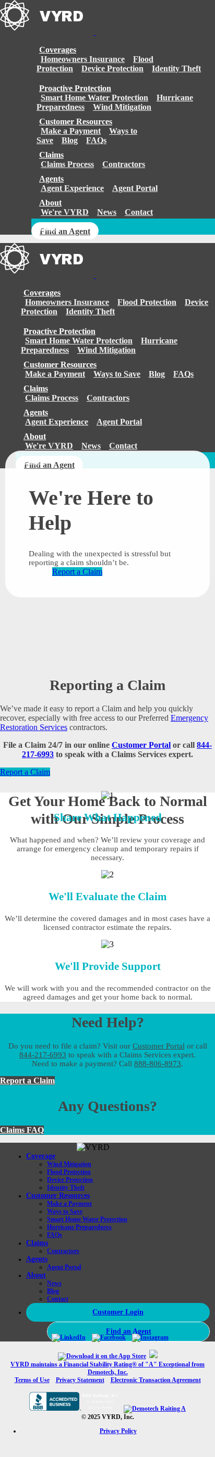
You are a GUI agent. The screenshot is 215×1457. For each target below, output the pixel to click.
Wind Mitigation (122, 107)
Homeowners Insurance (83, 59)
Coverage (40, 1156)
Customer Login (118, 1312)
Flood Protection (146, 302)
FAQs (96, 140)
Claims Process (67, 164)
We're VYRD (65, 212)
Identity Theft (176, 68)
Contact (139, 212)
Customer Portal (141, 744)
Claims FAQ (22, 1130)
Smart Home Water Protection (94, 97)
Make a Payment (71, 130)
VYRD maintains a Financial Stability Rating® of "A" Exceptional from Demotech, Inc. (107, 1368)
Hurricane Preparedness (79, 1227)
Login (49, 227)
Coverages (57, 49)
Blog (70, 140)
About (50, 202)
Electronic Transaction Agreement (156, 1380)
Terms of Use (32, 1380)
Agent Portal (135, 188)
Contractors (123, 164)
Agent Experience (72, 188)
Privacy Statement (80, 1380)
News (106, 212)
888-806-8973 (157, 1063)
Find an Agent (65, 231)
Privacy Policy (118, 1431)
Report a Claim (77, 571)
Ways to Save (116, 373)
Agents (51, 178)
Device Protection (112, 68)
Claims (37, 1243)
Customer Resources (75, 121)
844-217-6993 (42, 1055)
